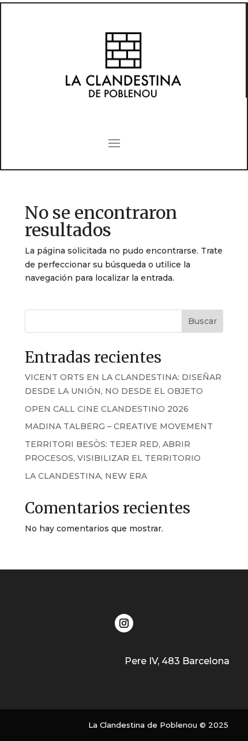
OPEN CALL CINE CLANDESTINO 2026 (107, 409)
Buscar (202, 321)
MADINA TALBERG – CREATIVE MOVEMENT (119, 426)
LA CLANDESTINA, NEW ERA (86, 476)
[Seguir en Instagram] (124, 623)
